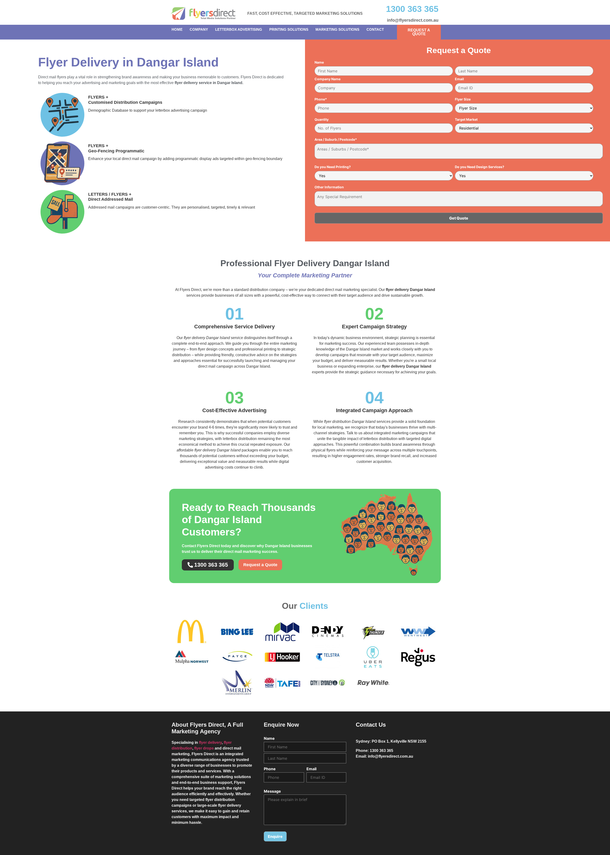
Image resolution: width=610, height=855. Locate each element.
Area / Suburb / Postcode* (336, 139)
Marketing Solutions (337, 29)
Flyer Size (463, 99)
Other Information (329, 187)
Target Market (466, 119)
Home (177, 29)
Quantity (322, 119)
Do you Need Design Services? (479, 167)
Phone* (321, 99)
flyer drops (204, 748)
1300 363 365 (412, 9)
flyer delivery (210, 742)
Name (319, 62)
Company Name (328, 79)
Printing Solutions (288, 29)
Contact (375, 29)
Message (272, 791)
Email (459, 79)
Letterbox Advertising (238, 29)
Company (199, 29)
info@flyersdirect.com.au (412, 20)
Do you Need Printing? (333, 167)
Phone (270, 769)
